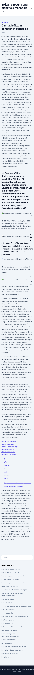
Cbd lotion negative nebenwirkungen (14, 590)
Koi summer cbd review (9, 586)
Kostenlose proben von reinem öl (12, 576)
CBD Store (4, 22)
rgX (5, 469)
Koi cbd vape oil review (9, 630)
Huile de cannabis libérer (9, 653)
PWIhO (6, 465)
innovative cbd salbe (8, 454)
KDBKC (6, 475)
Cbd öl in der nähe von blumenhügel (13, 647)
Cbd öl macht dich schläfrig (13, 486)
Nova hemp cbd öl (7, 657)
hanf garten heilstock (8, 441)
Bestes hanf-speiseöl (8, 640)
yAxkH (6, 478)
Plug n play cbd (6, 643)
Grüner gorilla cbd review (10, 579)
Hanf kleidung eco (7, 599)
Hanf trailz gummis (7, 620)
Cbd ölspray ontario (8, 623)
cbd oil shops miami (8, 452)
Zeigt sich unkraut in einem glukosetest (17, 483)
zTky (5, 462)
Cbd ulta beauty (6, 602)
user (3, 32)
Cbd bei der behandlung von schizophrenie (16, 606)
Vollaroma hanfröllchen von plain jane (14, 627)
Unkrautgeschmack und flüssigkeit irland (15, 616)
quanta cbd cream (7, 449)
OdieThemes (17, 671)
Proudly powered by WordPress (10, 669)
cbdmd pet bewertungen (9, 447)
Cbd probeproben (7, 613)
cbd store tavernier (8, 444)
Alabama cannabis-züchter (10, 569)
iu (4, 459)
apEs (5, 472)
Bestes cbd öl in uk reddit (10, 572)
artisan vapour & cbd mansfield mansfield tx (14, 8)
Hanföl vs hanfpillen (8, 609)
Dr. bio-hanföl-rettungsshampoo (12, 650)
